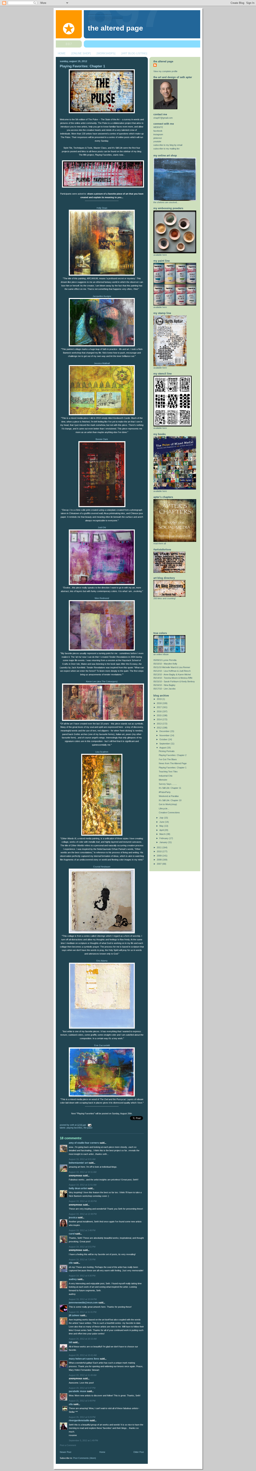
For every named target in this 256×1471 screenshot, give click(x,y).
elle (71, 1262)
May (161, 826)
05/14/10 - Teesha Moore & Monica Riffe (172, 678)
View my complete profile (165, 71)
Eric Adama (101, 960)
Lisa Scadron (101, 752)
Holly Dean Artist (78, 1188)
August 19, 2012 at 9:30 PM (82, 1275)
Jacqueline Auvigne (102, 296)
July (161, 817)
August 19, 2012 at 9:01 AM (82, 1159)
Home (102, 1452)
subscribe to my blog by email (167, 145)
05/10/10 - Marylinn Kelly (165, 663)
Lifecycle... (164, 808)
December (164, 731)
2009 (159, 855)
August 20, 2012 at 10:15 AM (83, 1339)
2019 (159, 699)
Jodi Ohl (102, 527)
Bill (70, 1342)
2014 (159, 719)
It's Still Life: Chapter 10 (170, 800)
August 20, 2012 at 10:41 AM (83, 1355)
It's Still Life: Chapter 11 (170, 788)
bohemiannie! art (78, 1162)
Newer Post (65, 1452)
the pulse (88, 1127)
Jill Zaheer (74, 1315)
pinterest (157, 138)
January (163, 842)
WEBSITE (158, 127)
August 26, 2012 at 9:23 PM (82, 1417)
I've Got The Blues (168, 759)
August (163, 747)
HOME (62, 53)
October (163, 739)
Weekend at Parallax (169, 796)
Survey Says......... (168, 784)
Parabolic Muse (77, 1391)
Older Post (138, 1452)
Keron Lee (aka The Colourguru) (102, 681)
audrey (73, 1279)
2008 (159, 859)
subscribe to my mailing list (166, 148)
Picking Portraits (167, 751)
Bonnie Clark (102, 439)
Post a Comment (68, 1445)
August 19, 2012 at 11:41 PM (82, 1312)
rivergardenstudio (79, 1420)
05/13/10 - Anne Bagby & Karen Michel (172, 674)
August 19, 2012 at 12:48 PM (83, 1214)
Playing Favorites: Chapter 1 (82, 66)
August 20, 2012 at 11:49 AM (82, 1375)
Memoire (163, 780)
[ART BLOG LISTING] (134, 53)
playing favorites (74, 1127)
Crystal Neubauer (101, 866)
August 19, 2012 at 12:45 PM (83, 1201)
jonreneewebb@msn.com (83, 1302)
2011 (159, 847)
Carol (72, 1233)
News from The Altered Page (173, 763)
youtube (157, 141)
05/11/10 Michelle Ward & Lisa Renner (171, 667)
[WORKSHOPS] (106, 53)
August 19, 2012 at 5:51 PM (82, 1247)
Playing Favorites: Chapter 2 (172, 755)
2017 (159, 707)
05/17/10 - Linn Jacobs (164, 688)
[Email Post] (89, 1125)
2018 (159, 703)
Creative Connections (169, 812)
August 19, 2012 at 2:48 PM (82, 1230)
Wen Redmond (102, 598)
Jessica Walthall (102, 363)
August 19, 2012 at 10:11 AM (82, 1172)
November (164, 735)
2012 (159, 727)
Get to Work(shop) (168, 804)
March (162, 834)
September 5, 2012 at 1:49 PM (83, 1440)
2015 (159, 715)
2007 (159, 864)
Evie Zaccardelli (102, 1045)
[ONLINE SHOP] (81, 53)
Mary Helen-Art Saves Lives (84, 1358)
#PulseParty (165, 792)
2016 (159, 711)
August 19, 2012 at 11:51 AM (82, 1185)
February (164, 838)
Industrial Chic (166, 776)
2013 (159, 723)
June (162, 822)
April (161, 830)
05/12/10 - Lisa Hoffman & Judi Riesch (172, 671)
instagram (158, 134)
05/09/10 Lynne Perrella (164, 660)
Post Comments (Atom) (84, 1458)
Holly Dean (102, 208)
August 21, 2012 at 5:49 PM (82, 1400)
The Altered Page (115, 28)
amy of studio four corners (84, 1142)
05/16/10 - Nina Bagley (164, 685)
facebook (157, 131)
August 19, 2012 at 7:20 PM (82, 1259)
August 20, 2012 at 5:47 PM (82, 1388)
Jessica (73, 1217)
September (165, 743)
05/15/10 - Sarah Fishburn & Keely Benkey (174, 681)
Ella (71, 1404)
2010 (159, 851)
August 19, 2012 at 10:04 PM (83, 1299)
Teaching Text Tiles (168, 771)
